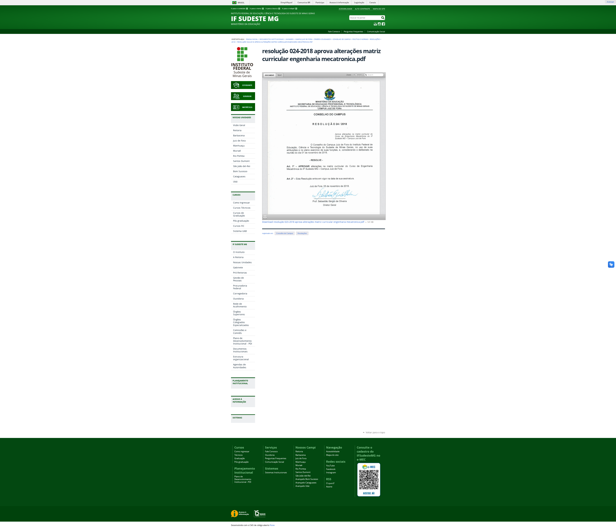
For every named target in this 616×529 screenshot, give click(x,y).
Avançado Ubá (302, 486)
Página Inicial (252, 39)
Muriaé (298, 465)
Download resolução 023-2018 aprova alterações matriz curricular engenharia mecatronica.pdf (313, 221)
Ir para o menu (256, 8)
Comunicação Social (376, 31)
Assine (329, 486)
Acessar (610, 1)
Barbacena (300, 455)
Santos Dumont (303, 472)
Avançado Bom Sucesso (306, 479)
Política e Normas (360, 39)
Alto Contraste (362, 9)
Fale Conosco (334, 31)
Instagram (379, 24)
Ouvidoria (269, 455)
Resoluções (375, 39)
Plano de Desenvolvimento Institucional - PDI (242, 479)
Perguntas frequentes (353, 31)
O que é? (330, 483)
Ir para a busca (273, 8)
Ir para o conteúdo (239, 8)
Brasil (241, 2)
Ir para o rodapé (289, 8)
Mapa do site (379, 9)
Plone (272, 525)
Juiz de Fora (300, 458)
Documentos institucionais (272, 39)
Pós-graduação (241, 462)
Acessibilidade (345, 9)
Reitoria (299, 451)
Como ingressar (241, 451)
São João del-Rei (303, 475)
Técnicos (238, 455)
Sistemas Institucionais (276, 472)
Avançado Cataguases (305, 482)
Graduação (239, 458)
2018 (233, 42)
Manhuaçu (300, 462)
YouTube (375, 24)
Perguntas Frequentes (275, 458)
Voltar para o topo (375, 432)
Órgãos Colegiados (322, 39)
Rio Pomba (300, 468)
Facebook (383, 24)
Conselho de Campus (342, 39)
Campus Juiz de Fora (303, 39)
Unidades (289, 39)
